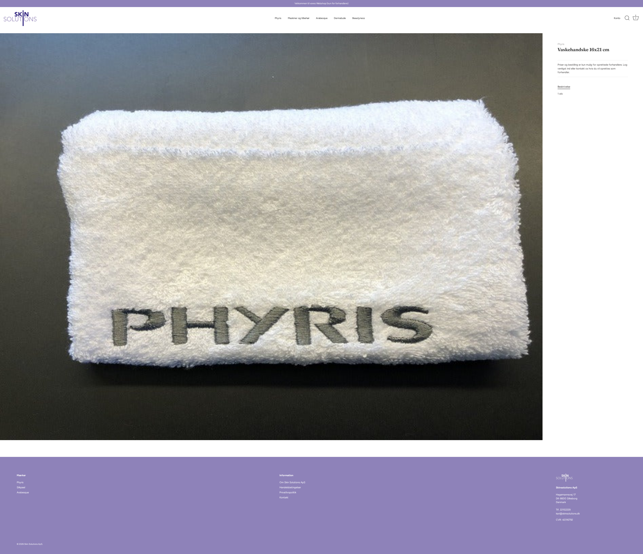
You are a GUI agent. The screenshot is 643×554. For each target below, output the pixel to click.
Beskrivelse (564, 86)
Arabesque (322, 18)
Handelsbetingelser (290, 487)
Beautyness (358, 18)
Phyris (278, 18)
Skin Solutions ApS (33, 544)
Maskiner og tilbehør (298, 18)
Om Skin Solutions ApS (292, 482)
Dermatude (340, 18)
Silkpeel (21, 487)
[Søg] (627, 18)
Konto (617, 18)
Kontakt (283, 497)
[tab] (566, 87)
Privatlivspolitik (287, 492)
